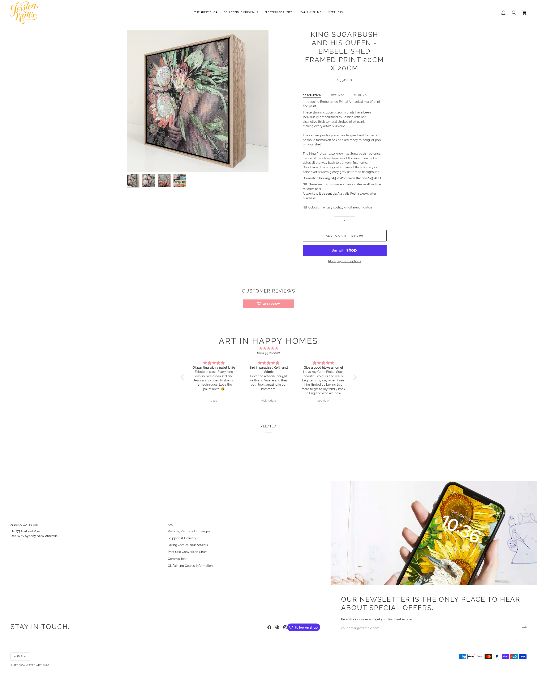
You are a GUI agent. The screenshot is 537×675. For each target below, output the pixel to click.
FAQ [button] (170, 524)
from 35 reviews (268, 353)
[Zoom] (197, 101)
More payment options (344, 261)
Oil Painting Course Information (190, 565)
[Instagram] (285, 627)
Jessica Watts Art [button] (24, 524)
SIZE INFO (337, 95)
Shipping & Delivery (182, 538)
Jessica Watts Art (28, 665)
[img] (268, 348)
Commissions (177, 558)
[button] (241, 12)
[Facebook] (269, 627)
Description (312, 95)
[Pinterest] (277, 627)
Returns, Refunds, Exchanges (189, 531)
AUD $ (18, 656)
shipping (360, 95)
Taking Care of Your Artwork (188, 545)
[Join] (523, 627)
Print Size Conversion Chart (187, 552)
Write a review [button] (268, 304)
